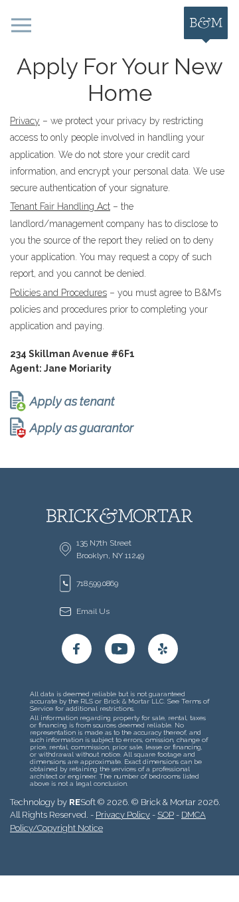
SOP (165, 815)
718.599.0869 (97, 583)
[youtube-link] (120, 649)
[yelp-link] (163, 649)
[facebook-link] (77, 649)
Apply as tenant (72, 401)
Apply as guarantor (81, 428)
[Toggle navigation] (21, 25)
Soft (82, 802)
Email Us (93, 611)
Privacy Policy (123, 815)
